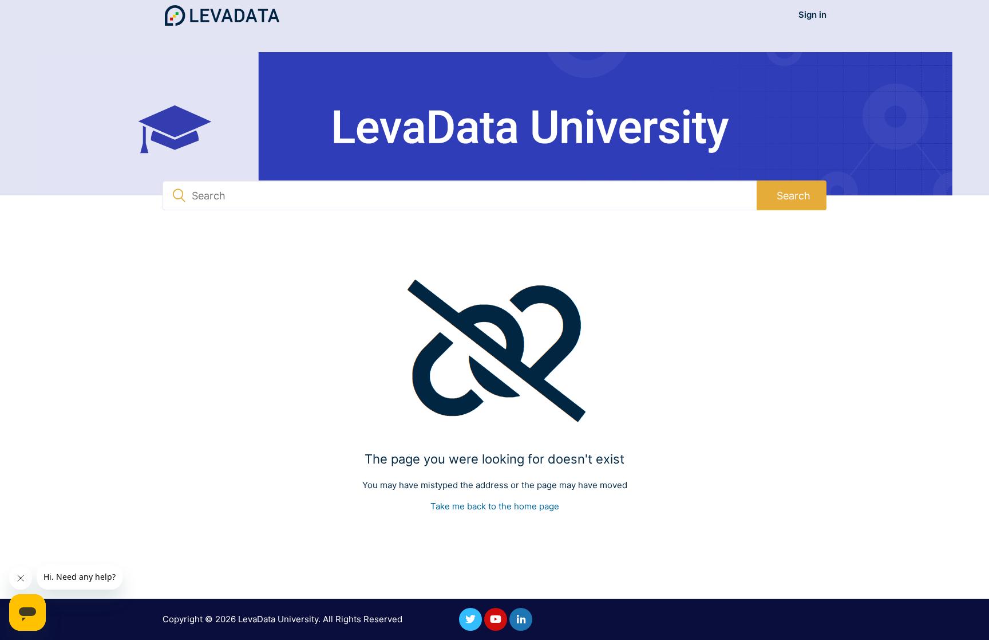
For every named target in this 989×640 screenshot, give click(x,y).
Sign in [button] (812, 14)
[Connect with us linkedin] (520, 619)
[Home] (222, 15)
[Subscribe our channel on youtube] (495, 619)
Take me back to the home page (494, 506)
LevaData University (278, 619)
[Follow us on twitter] (470, 619)
